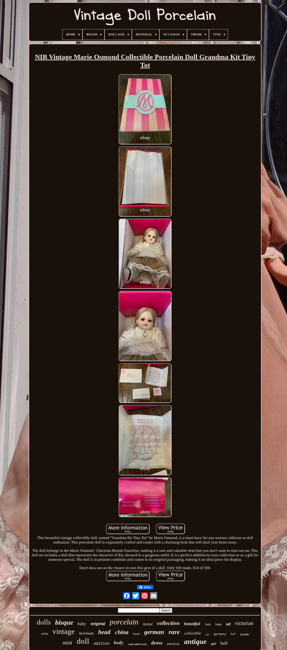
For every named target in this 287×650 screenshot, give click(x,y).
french (136, 633)
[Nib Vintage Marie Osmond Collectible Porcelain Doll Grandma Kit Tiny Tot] (145, 110)
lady (207, 624)
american (173, 644)
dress (156, 643)
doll (83, 641)
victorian (244, 623)
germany (220, 634)
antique (195, 641)
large (218, 624)
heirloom (86, 633)
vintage (63, 631)
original (98, 624)
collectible (192, 633)
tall (228, 624)
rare (174, 631)
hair (233, 633)
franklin (244, 634)
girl (213, 644)
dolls (44, 622)
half (224, 643)
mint (67, 643)
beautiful (192, 623)
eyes (207, 634)
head (104, 632)
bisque (64, 622)
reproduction (137, 644)
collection (168, 623)
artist (44, 633)
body (118, 642)
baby (82, 623)
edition (101, 643)
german (154, 631)
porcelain (124, 622)
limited (147, 624)
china (121, 632)
